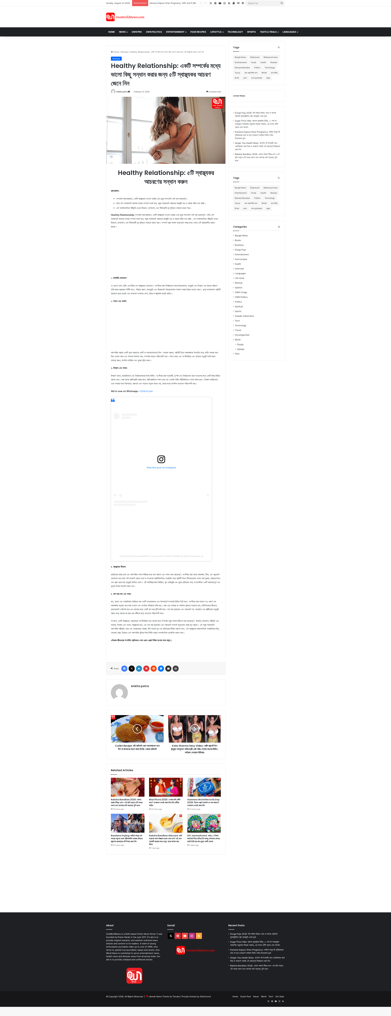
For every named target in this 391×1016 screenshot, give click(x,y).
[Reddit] (154, 669)
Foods (253, 62)
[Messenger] (161, 669)
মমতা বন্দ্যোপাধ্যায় (256, 78)
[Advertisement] (222, 16)
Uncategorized (242, 335)
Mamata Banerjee (242, 67)
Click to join (146, 391)
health (238, 264)
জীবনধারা (264, 73)
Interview (239, 268)
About (256, 996)
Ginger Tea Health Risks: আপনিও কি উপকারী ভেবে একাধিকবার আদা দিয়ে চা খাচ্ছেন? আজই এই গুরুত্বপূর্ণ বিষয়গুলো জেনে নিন (257, 146)
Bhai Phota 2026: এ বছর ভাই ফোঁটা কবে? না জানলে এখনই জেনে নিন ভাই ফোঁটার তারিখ (164, 802)
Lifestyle (216, 32)
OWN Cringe (241, 292)
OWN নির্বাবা (137, 32)
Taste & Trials (268, 32)
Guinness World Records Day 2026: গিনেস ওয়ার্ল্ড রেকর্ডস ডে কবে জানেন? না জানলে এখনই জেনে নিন (203, 802)
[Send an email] (129, 92)
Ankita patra (122, 92)
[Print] (176, 669)
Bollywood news (271, 57)
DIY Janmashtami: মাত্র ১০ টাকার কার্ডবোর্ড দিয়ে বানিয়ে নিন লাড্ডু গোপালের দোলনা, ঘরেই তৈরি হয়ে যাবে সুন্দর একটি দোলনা (203, 838)
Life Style (239, 278)
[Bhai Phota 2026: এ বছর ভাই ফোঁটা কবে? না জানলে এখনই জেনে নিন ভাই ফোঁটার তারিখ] (166, 787)
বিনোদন (237, 78)
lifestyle (124, 52)
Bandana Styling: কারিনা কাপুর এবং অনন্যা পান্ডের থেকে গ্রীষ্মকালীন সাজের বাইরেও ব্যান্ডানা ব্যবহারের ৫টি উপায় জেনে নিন (127, 838)
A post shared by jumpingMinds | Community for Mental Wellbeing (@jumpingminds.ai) (161, 556)
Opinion (238, 287)
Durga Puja (240, 250)
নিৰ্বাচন (237, 354)
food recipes (241, 259)
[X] (132, 669)
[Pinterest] (146, 669)
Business (239, 245)
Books (238, 240)
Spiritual (239, 306)
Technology (235, 32)
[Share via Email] (168, 669)
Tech (237, 320)
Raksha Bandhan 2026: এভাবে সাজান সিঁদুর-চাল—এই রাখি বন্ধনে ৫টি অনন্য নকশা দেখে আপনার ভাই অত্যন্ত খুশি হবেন (127, 802)
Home (111, 32)
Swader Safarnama (244, 316)
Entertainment (175, 32)
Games (240, 349)
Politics (257, 67)
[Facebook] (124, 669)
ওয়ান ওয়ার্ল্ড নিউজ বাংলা (250, 73)
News (122, 32)
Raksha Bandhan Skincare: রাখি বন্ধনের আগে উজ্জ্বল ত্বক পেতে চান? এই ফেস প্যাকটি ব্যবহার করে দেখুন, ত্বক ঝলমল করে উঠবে (165, 840)
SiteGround (205, 996)
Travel (237, 73)
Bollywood (254, 57)
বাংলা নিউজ (274, 73)
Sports (251, 32)
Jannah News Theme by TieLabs (164, 996)
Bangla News (240, 57)
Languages (289, 32)
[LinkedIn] (139, 669)
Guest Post (245, 996)
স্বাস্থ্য (268, 78)
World (237, 339)
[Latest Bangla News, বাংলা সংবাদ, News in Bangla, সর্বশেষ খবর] (125, 17)
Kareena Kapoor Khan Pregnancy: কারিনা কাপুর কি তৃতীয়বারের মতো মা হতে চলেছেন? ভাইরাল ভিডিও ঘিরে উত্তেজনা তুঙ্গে (257, 135)
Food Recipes (198, 32)
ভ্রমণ (245, 78)
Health (263, 62)
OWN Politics (154, 32)
